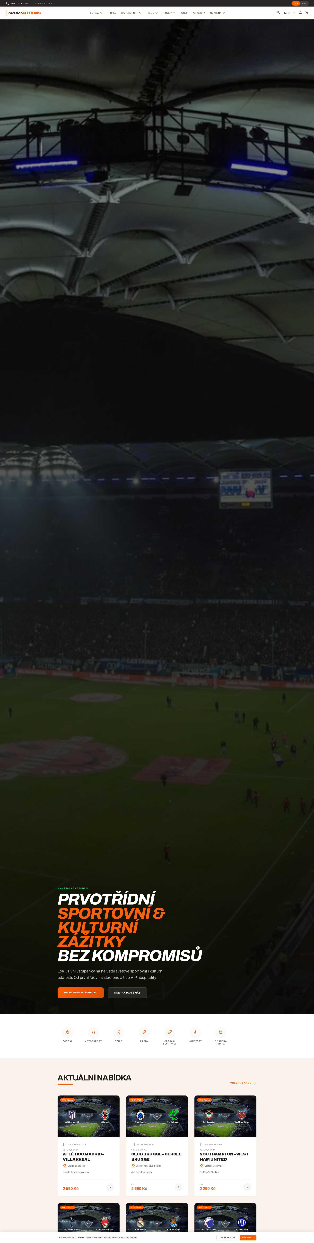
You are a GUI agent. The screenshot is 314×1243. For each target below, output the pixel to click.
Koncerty (199, 13)
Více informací (130, 1237)
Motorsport (131, 13)
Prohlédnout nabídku (80, 992)
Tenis (153, 13)
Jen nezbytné (227, 1237)
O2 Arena (218, 13)
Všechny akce (243, 1083)
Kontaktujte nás (127, 992)
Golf (184, 13)
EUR (304, 3)
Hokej (112, 13)
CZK (296, 3)
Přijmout (248, 1237)
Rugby (170, 13)
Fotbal (96, 13)
